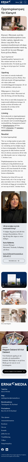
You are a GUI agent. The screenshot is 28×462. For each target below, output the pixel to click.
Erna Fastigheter (22, 455)
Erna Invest (3, 456)
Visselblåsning (5, 437)
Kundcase (4, 424)
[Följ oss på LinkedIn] (7, 449)
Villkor (3, 440)
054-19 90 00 (5, 392)
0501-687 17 (7, 256)
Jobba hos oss (5, 434)
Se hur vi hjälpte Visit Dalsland (13, 371)
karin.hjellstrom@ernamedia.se (13, 254)
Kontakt (3, 430)
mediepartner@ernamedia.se (10, 398)
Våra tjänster (5, 417)
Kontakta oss (13, 261)
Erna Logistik (9, 456)
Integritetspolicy (6, 443)
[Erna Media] (6, 2)
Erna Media (16, 456)
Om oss (3, 427)
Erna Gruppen (13, 455)
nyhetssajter (10, 128)
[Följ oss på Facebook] (2, 449)
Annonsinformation (7, 421)
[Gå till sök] (25, 2)
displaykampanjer (8, 125)
